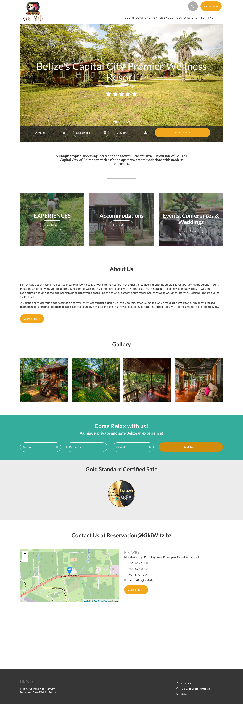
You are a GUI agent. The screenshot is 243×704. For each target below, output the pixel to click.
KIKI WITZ (187, 683)
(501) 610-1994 (138, 574)
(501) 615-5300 (138, 563)
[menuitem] (136, 17)
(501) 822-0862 (138, 568)
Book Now (181, 132)
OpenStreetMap (100, 600)
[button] (219, 17)
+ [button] (25, 553)
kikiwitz (185, 693)
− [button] (25, 559)
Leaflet (87, 600)
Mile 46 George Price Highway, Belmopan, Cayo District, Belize (163, 557)
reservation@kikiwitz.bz (143, 580)
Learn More (51, 224)
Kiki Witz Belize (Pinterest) (195, 688)
